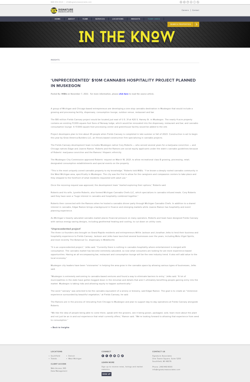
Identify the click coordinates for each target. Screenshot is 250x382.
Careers (185, 10)
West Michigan (75, 359)
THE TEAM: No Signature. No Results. (75, 10)
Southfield (55, 356)
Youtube (194, 2)
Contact (195, 10)
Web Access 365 (58, 368)
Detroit (71, 356)
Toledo (54, 359)
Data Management (59, 371)
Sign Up (106, 374)
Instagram (191, 2)
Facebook (181, 2)
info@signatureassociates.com (79, 2)
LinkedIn (187, 2)
